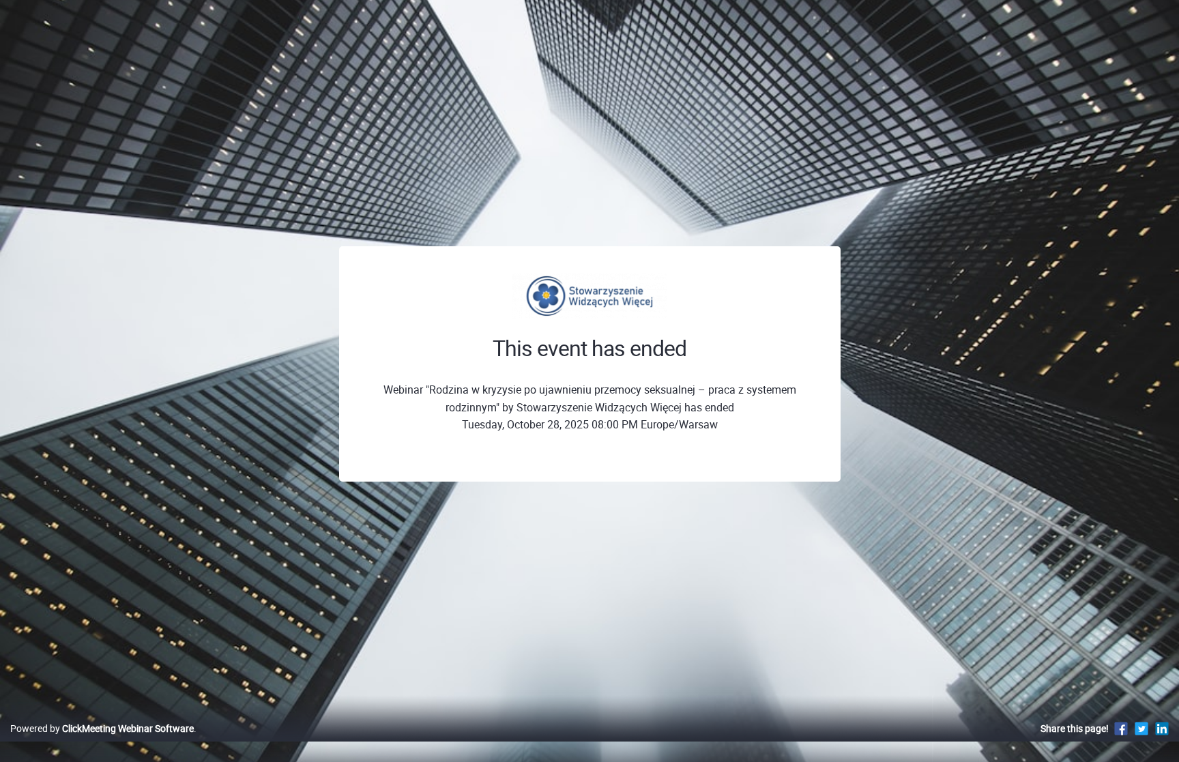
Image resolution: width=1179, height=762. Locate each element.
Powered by (102, 728)
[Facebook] (1121, 728)
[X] (1141, 728)
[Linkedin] (1162, 728)
